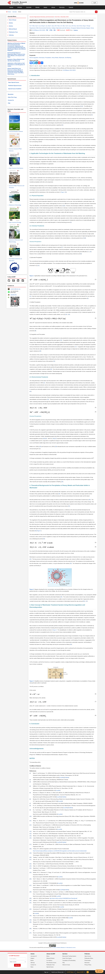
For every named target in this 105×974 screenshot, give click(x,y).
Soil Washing (68, 57)
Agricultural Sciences (14, 114)
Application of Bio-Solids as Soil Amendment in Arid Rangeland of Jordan (16, 65)
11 (38, 265)
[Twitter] (9, 280)
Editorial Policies (50, 958)
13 (66, 314)
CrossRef (61, 777)
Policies (87, 954)
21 (44, 382)
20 (51, 369)
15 (69, 314)
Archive (11, 26)
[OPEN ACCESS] (79, 2)
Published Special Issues (15, 85)
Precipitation (48, 57)
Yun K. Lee (68, 25)
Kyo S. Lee (38, 25)
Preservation (88, 960)
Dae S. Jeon (51, 25)
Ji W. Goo (73, 25)
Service (64, 954)
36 (30, 928)
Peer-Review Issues (51, 962)
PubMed (67, 777)
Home (11, 7)
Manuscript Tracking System (69, 956)
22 (30, 391)
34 (70, 563)
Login (94, 2)
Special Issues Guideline (14, 88)
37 (86, 601)
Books (37, 7)
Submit (71, 7)
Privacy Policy (88, 964)
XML (54, 30)
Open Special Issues (13, 82)
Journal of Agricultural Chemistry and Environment (42, 16)
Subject (32, 958)
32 (35, 530)
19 (54, 361)
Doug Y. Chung (86, 25)
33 (44, 538)
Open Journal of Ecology (15, 222)
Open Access (88, 956)
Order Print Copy (12, 97)
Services (61, 7)
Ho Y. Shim (32, 25)
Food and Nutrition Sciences (16, 131)
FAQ (9, 103)
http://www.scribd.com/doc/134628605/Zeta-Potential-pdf (63, 898)
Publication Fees (13, 32)
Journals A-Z (34, 956)
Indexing (11, 35)
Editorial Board (13, 29)
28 (56, 446)
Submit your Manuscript (57, 972)
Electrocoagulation (34, 57)
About (53, 7)
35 (83, 601)
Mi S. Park (57, 25)
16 (61, 340)
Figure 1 (63, 192)
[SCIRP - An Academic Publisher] (17, 2)
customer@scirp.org (15, 289)
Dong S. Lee (44, 25)
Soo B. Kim (79, 25)
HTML (51, 30)
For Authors (49, 960)
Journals (28, 7)
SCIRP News (70, 972)
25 (46, 438)
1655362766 (13, 294)
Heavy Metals (55, 57)
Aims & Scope (12, 19)
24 (43, 438)
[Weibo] (23, 280)
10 (90, 251)
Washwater (61, 57)
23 (48, 399)
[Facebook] (13, 280)
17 (75, 346)
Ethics (48, 956)
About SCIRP (51, 954)
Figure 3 (55, 630)
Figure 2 (39, 530)
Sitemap (33, 962)
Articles (19, 7)
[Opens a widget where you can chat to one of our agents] (99, 971)
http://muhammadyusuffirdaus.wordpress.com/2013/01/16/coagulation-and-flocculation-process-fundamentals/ (60, 850)
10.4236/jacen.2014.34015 (38, 30)
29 (59, 493)
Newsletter (10, 94)
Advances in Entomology (15, 205)
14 (30, 833)
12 (30, 296)
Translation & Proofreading (68, 960)
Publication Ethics (89, 958)
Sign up (46, 972)
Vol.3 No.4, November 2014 (62, 16)
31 (69, 506)
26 (53, 438)
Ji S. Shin (62, 25)
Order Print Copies (66, 958)
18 (40, 351)
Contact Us (11, 100)
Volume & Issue (66, 964)
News (45, 7)
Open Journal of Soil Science (16, 168)
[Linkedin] (18, 280)
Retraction (87, 962)
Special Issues (50, 967)
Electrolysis (42, 57)
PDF (47, 30)
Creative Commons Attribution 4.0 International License (63, 947)
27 (55, 438)
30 (89, 499)
